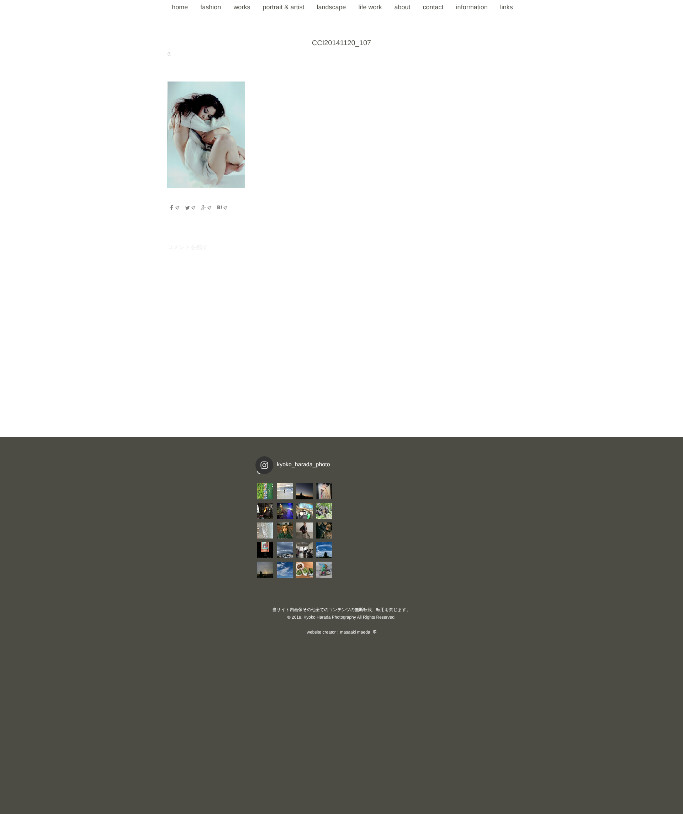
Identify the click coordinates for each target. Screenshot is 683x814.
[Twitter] (190, 207)
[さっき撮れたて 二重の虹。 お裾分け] (265, 570)
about (403, 7)
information (472, 7)
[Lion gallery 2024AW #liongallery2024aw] (265, 550)
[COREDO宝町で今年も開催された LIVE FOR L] (324, 491)
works (241, 7)
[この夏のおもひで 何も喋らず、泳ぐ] (265, 530)
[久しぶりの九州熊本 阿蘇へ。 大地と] (285, 511)
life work (370, 7)
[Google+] (206, 207)
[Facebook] (174, 207)
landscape (331, 7)
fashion (210, 7)
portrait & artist (283, 7)
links (506, 7)
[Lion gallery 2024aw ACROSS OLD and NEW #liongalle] (304, 530)
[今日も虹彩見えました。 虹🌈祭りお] (324, 550)
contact (433, 7)
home (180, 7)
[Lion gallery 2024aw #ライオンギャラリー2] (324, 530)
